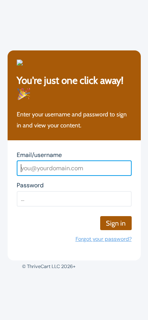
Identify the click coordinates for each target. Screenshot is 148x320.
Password (30, 185)
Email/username (39, 155)
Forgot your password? (104, 238)
